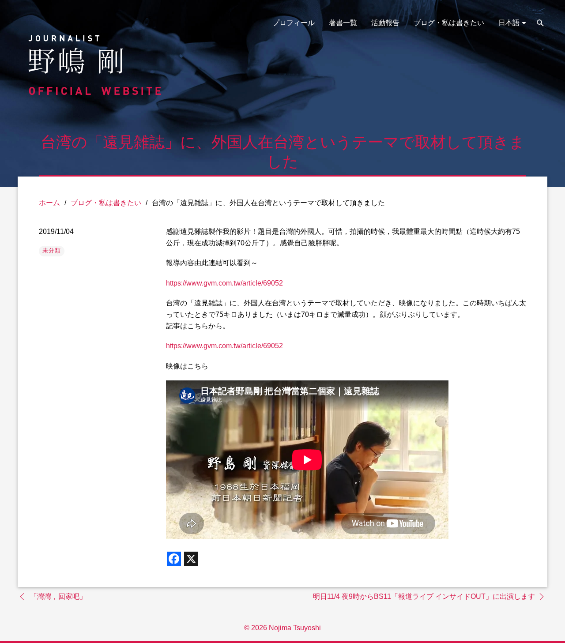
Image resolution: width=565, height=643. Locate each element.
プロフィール (293, 22)
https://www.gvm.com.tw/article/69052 (224, 283)
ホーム (49, 203)
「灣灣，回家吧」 (58, 596)
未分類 (51, 250)
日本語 (509, 22)
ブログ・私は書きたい (449, 22)
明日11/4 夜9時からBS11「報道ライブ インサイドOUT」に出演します (424, 596)
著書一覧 (343, 22)
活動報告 (385, 22)
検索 (540, 23)
